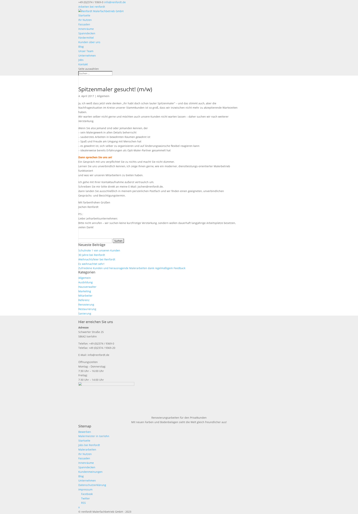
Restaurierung (87, 309)
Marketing (84, 291)
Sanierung (84, 313)
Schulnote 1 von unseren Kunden (99, 250)
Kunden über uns (89, 42)
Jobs (81, 60)
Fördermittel (86, 37)
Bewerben (84, 432)
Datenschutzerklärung (92, 485)
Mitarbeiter (85, 295)
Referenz (84, 300)
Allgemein (103, 96)
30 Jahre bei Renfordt (91, 255)
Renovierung (86, 304)
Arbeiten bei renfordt (91, 6)
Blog (81, 46)
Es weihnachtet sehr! (91, 264)
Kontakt (83, 64)
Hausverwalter (87, 287)
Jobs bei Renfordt (89, 445)
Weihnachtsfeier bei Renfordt (96, 259)
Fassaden (84, 24)
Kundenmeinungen (90, 471)
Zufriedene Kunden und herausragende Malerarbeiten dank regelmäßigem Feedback (131, 268)
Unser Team (85, 51)
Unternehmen (87, 55)
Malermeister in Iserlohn (93, 436)
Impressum (85, 489)
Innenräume (86, 29)
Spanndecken (86, 33)
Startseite (84, 15)
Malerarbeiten (87, 449)
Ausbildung (85, 282)
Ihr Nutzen (85, 20)
